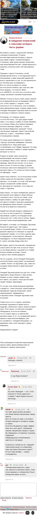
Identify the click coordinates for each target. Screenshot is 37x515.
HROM (8, 409)
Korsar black (13, 387)
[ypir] (1, 465)
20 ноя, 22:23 (22, 358)
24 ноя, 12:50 (18, 465)
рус (30, 22)
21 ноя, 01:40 (25, 371)
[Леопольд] (4, 371)
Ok (27, 513)
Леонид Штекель (15, 38)
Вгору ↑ (5, 500)
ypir (7, 465)
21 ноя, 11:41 (20, 409)
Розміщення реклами (19, 507)
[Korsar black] (4, 387)
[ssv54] (3, 356)
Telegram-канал (14, 509)
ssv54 (10, 358)
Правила (28, 498)
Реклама (18, 34)
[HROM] (1, 409)
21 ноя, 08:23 (27, 387)
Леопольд (15, 371)
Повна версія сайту (6, 507)
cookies (21, 513)
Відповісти (12, 365)
